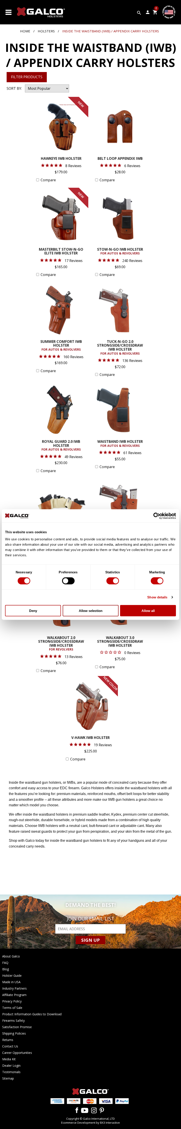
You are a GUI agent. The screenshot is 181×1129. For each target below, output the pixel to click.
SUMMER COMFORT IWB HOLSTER (61, 346)
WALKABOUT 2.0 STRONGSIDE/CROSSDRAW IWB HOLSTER (61, 644)
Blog (5, 969)
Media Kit (9, 1059)
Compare (48, 180)
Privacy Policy (12, 1001)
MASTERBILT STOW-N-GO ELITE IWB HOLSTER (61, 252)
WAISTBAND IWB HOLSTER (120, 444)
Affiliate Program (14, 995)
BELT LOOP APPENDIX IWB (120, 159)
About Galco (11, 956)
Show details (157, 597)
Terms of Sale (12, 1008)
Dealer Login (11, 1065)
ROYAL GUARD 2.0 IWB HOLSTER (61, 445)
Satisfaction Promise (17, 1027)
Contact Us (10, 1046)
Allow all (148, 610)
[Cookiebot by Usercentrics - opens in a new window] (156, 516)
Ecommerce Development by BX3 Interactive (90, 1123)
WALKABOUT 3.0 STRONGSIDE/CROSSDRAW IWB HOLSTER (120, 642)
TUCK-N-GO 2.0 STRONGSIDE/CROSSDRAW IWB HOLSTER (120, 347)
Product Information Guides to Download (32, 1014)
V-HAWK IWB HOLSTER (90, 738)
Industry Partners (14, 988)
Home (25, 31)
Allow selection (90, 610)
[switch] (68, 580)
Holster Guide (12, 975)
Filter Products (26, 76)
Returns (7, 1040)
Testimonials (11, 1072)
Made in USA (11, 982)
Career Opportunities (17, 1053)
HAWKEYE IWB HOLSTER (61, 159)
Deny (33, 610)
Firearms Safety (13, 1020)
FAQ (5, 963)
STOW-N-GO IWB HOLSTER (120, 252)
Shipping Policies (14, 1033)
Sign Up (90, 940)
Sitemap (8, 1078)
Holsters (46, 31)
